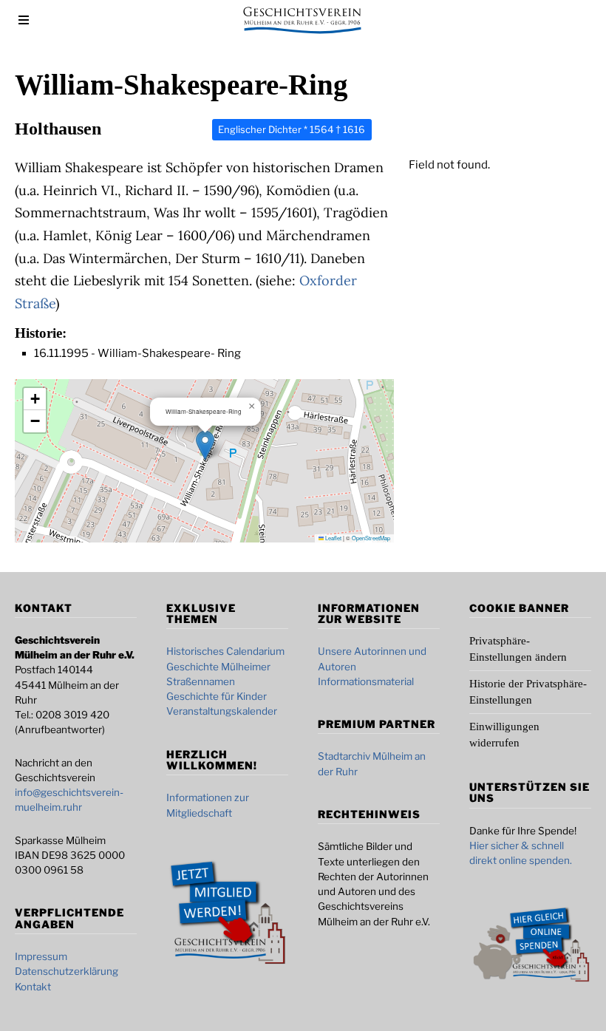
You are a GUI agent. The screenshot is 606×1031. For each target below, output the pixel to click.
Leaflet (332, 538)
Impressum (41, 956)
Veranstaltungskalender (221, 711)
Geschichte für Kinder (216, 696)
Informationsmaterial (366, 681)
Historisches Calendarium (225, 651)
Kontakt (33, 987)
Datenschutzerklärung (66, 971)
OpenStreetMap (371, 538)
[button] (205, 445)
